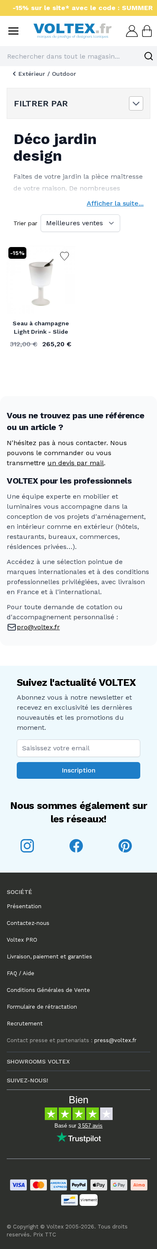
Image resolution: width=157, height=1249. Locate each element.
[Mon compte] (131, 31)
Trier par (25, 223)
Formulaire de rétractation (42, 1007)
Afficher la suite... (115, 203)
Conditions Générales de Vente (48, 990)
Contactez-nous (28, 923)
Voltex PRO (22, 940)
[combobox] (78, 56)
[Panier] (146, 31)
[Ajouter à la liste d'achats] (64, 256)
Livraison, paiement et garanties (49, 956)
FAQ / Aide (20, 973)
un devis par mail (75, 463)
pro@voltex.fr (38, 627)
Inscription (78, 770)
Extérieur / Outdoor (47, 73)
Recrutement (25, 1023)
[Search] (148, 56)
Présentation (24, 906)
